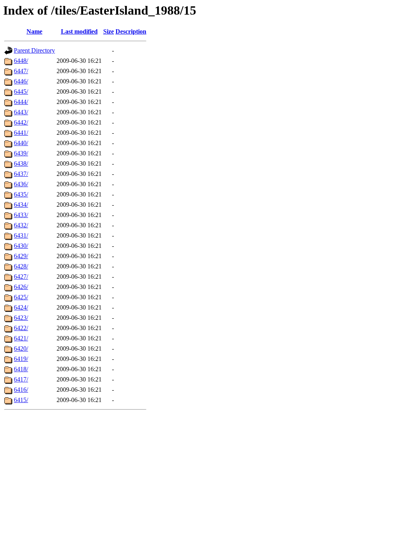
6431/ (21, 235)
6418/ (21, 369)
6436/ (21, 184)
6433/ (21, 214)
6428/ (21, 266)
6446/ (21, 81)
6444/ (21, 101)
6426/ (21, 286)
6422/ (21, 328)
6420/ (21, 348)
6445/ (21, 91)
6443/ (21, 112)
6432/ (21, 225)
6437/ (21, 173)
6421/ (21, 338)
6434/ (21, 204)
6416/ (21, 389)
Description (130, 31)
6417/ (21, 379)
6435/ (21, 194)
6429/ (21, 256)
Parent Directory (34, 50)
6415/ (21, 400)
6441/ (21, 132)
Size (108, 31)
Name (34, 31)
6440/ (21, 143)
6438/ (21, 163)
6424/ (21, 307)
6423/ (21, 317)
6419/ (21, 358)
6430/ (21, 245)
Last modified (79, 31)
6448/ (21, 60)
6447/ (21, 71)
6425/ (21, 297)
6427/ (21, 276)
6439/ (21, 153)
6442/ (21, 122)
